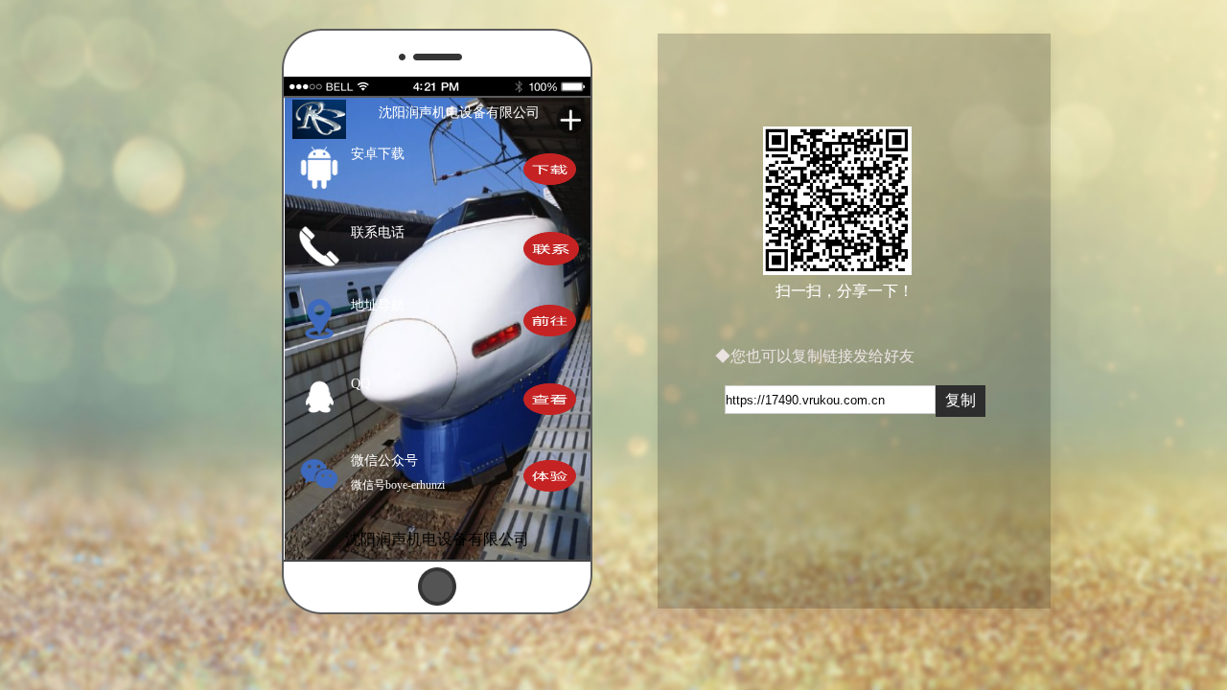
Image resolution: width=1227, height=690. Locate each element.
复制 (960, 400)
